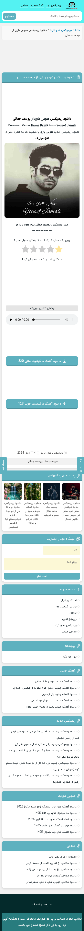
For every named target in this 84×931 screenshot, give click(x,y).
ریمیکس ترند (53, 5)
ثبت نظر (42, 576)
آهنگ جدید (37, 5)
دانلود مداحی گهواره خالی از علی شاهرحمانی (51, 882)
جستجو (9, 16)
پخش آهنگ (40, 905)
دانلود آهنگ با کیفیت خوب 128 (39, 404)
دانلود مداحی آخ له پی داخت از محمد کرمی (51, 863)
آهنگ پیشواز (69, 600)
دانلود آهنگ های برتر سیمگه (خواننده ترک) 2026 (47, 807)
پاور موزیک (70, 657)
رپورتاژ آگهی (69, 619)
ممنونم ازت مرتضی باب (63, 857)
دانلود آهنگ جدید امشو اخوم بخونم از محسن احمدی (45, 688)
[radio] (59, 250)
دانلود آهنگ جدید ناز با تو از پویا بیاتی (54, 700)
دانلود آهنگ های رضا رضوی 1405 (56, 832)
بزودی (73, 613)
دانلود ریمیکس (60, 119)
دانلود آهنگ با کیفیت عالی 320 (39, 361)
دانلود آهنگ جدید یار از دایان (59, 694)
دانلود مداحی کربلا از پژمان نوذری (57, 876)
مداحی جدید (69, 632)
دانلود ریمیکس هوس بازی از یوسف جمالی (45, 77)
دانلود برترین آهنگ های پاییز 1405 (55, 826)
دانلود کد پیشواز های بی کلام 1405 (55, 813)
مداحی (24, 5)
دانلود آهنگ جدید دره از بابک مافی (56, 682)
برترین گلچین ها (66, 607)
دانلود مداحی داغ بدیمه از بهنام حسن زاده (52, 869)
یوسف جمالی (22, 119)
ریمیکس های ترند (61, 30)
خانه (77, 30)
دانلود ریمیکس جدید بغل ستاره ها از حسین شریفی (46, 744)
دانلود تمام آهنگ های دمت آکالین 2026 (52, 819)
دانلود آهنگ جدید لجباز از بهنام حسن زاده (51, 707)
